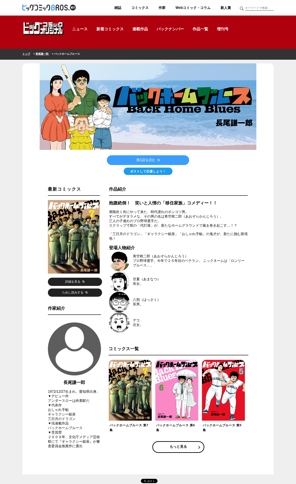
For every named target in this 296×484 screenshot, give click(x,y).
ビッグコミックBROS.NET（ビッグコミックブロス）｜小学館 (49, 8)
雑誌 (117, 8)
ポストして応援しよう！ (148, 171)
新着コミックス (110, 29)
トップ (26, 53)
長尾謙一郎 (42, 53)
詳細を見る (73, 281)
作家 (162, 8)
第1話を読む (146, 160)
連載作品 (140, 29)
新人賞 (226, 8)
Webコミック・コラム (193, 8)
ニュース (80, 29)
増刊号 (223, 29)
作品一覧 (200, 29)
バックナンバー (170, 29)
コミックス (140, 8)
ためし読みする (73, 292)
